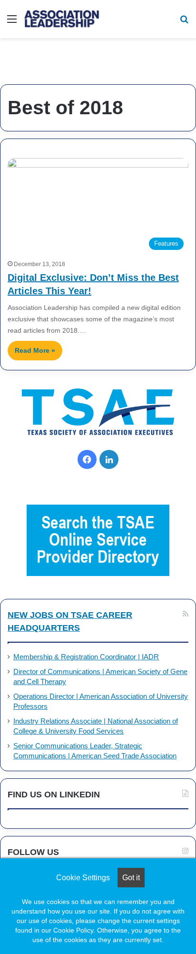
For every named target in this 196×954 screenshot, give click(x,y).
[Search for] (184, 22)
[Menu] (12, 22)
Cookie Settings (83, 878)
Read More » (35, 350)
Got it (131, 878)
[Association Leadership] (62, 19)
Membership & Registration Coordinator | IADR (86, 657)
